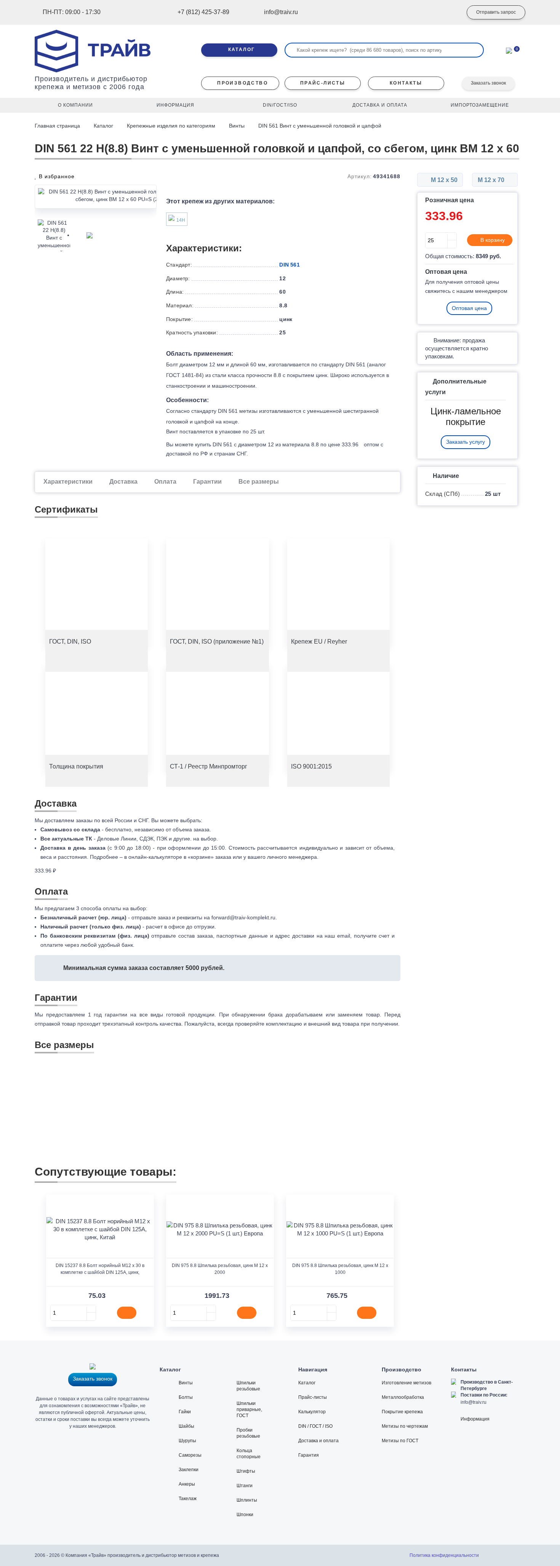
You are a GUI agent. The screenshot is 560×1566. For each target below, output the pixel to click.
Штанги (245, 1485)
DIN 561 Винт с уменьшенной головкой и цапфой (319, 126)
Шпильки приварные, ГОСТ (249, 1409)
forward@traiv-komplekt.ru (243, 917)
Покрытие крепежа (402, 1411)
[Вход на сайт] (446, 12)
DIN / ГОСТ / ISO (315, 1426)
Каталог (103, 126)
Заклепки (188, 1469)
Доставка (123, 481)
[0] (509, 50)
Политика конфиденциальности (444, 1555)
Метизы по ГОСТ (400, 1440)
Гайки (185, 1411)
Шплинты (247, 1500)
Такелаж (188, 1498)
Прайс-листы (312, 1397)
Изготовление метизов (406, 1382)
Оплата (165, 481)
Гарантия (308, 1455)
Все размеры (258, 481)
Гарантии (207, 481)
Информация (475, 1419)
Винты (237, 126)
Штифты (246, 1471)
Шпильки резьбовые (248, 1386)
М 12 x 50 (443, 180)
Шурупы (187, 1440)
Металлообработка (403, 1397)
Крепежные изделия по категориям (171, 126)
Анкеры (187, 1484)
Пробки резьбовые (248, 1433)
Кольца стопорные (249, 1453)
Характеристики (68, 481)
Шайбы (186, 1426)
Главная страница (58, 126)
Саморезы (190, 1455)
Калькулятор (312, 1411)
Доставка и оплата (318, 1440)
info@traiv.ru (473, 1402)
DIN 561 (289, 265)
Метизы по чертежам (405, 1426)
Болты (186, 1397)
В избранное (56, 176)
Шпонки (245, 1514)
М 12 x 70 (492, 180)
